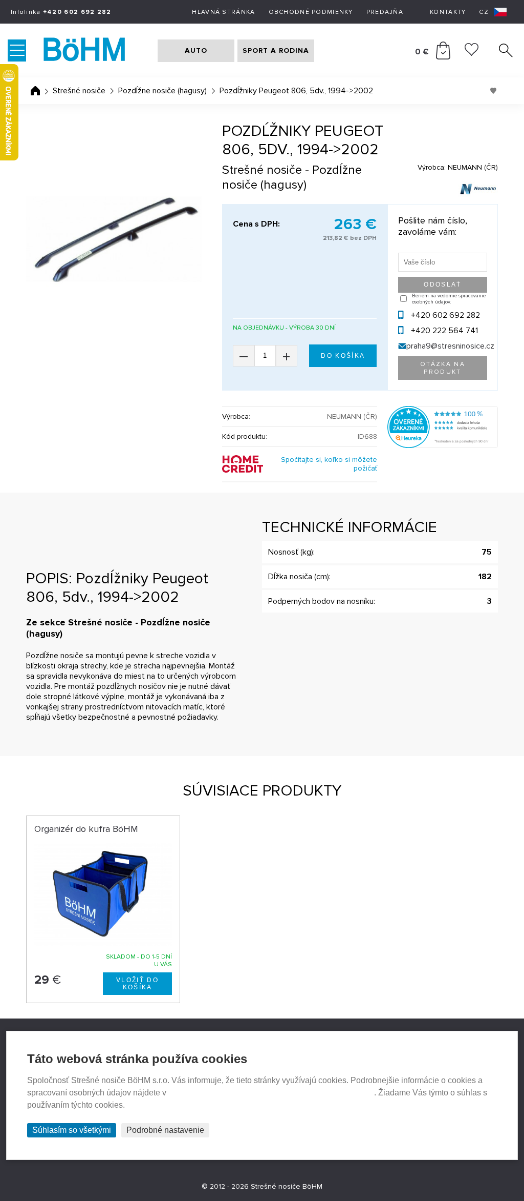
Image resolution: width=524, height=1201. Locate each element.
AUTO (196, 50)
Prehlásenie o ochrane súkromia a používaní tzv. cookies (271, 1092)
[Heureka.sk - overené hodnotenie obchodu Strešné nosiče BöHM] (442, 445)
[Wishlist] (471, 53)
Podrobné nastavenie (165, 1130)
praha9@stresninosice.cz (450, 346)
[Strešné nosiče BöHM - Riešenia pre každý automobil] (94, 51)
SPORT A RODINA (276, 50)
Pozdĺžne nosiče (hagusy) (162, 91)
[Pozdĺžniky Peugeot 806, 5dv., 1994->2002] (114, 239)
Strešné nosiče (79, 91)
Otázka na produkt (442, 368)
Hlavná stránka (223, 12)
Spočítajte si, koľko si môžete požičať (329, 464)
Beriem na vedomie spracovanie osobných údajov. (449, 299)
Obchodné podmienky (311, 12)
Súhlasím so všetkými (71, 1130)
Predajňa (384, 12)
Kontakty (448, 12)
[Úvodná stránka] (35, 90)
